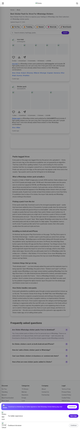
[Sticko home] (40, 3)
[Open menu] (3, 3)
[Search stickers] (77, 3)
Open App (73, 416)
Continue (74, 425)
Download (72, 407)
